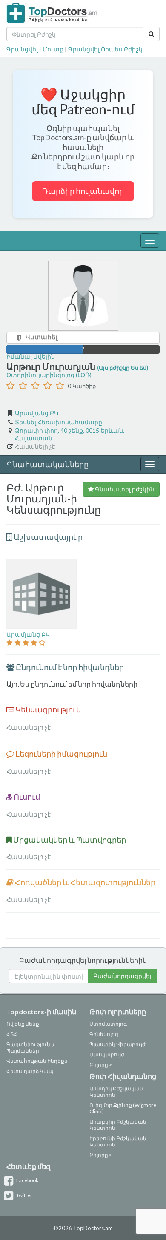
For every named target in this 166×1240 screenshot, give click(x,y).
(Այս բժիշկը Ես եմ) (122, 367)
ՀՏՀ (11, 1034)
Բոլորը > (100, 1064)
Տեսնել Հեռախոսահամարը (58, 422)
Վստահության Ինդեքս (37, 1061)
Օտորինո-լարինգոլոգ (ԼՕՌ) (49, 374)
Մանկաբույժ (106, 1054)
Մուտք (53, 49)
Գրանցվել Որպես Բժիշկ (105, 49)
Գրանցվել (22, 49)
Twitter (23, 1195)
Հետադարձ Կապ (30, 1071)
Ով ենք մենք (22, 1024)
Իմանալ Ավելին (30, 356)
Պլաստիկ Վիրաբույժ (117, 1044)
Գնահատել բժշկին (124, 489)
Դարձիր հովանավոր (83, 191)
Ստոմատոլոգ (108, 1024)
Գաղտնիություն (28, 1044)
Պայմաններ (22, 1050)
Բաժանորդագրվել (122, 975)
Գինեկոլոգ (103, 1034)
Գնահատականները (48, 464)
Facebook (26, 1180)
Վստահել (41, 337)
